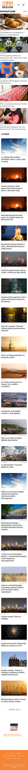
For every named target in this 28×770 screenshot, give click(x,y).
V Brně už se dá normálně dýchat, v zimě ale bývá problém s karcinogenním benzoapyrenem (14, 557)
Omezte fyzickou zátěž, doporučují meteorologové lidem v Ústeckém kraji (11, 188)
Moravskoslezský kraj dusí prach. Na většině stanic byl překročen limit (12, 217)
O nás (7, 753)
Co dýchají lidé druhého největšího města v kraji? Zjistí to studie (13, 159)
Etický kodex (16, 758)
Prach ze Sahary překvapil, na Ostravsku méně (13, 356)
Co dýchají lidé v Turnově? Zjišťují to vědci (11, 466)
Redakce (9, 758)
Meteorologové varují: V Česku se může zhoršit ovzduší (13, 700)
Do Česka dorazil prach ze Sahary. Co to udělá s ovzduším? (11, 384)
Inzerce (12, 753)
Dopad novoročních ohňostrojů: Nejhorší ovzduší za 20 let (13, 644)
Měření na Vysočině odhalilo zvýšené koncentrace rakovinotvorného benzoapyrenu (12, 495)
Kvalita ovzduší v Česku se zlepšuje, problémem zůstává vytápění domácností (12, 672)
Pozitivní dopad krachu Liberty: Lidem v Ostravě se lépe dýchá (13, 271)
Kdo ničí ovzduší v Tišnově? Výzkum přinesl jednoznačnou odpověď (13, 328)
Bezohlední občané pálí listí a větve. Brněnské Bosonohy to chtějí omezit (12, 246)
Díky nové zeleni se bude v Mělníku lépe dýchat (11, 439)
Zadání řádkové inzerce (9, 755)
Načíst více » (15, 710)
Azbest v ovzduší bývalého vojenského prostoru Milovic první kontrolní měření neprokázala (12, 588)
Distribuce (18, 753)
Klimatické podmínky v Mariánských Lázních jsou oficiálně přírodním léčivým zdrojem (12, 526)
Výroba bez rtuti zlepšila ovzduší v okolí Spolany (10, 412)
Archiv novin (20, 755)
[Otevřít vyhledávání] (18, 5)
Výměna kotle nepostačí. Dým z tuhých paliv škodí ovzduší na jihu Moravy (14, 299)
